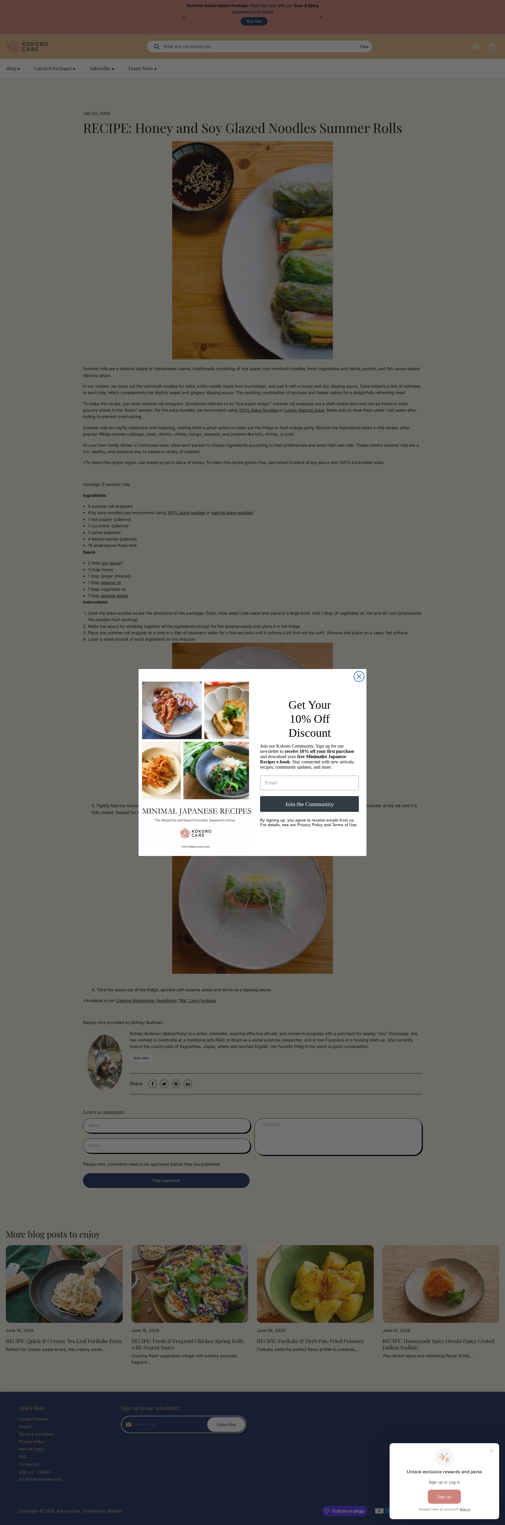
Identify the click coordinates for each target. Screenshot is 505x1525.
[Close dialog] (359, 676)
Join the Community (309, 804)
